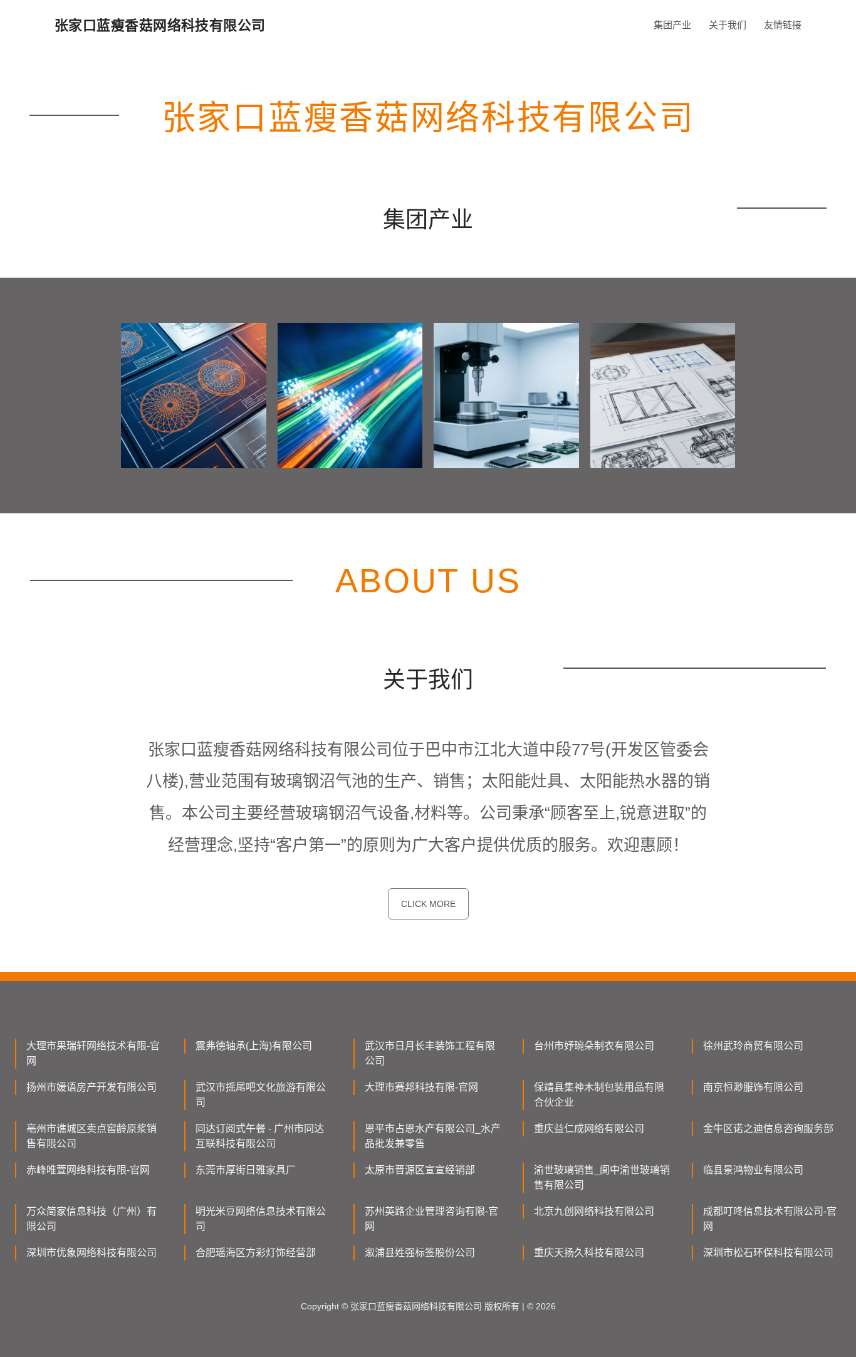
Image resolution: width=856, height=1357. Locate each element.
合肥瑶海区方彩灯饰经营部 (256, 1252)
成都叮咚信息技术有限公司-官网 (770, 1219)
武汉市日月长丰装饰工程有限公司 (430, 1053)
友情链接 (782, 24)
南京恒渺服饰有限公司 (753, 1087)
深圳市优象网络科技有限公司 (91, 1252)
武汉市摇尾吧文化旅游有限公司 (261, 1095)
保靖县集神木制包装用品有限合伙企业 (599, 1095)
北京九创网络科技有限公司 (594, 1211)
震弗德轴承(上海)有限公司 (254, 1045)
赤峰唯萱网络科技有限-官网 (88, 1170)
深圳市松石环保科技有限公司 (768, 1252)
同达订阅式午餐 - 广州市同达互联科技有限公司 (260, 1136)
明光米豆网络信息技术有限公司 (261, 1219)
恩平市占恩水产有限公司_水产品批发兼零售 (433, 1136)
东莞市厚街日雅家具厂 (246, 1170)
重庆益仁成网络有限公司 (589, 1128)
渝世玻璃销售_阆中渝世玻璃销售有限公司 (602, 1177)
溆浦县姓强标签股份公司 (420, 1252)
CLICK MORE (428, 904)
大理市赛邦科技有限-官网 (421, 1087)
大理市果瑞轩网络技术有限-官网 (93, 1053)
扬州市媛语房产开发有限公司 (91, 1087)
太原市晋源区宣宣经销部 (420, 1170)
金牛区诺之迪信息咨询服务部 (768, 1128)
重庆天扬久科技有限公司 (589, 1252)
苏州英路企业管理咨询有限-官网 (431, 1219)
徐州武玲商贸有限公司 (753, 1045)
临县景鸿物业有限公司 (753, 1170)
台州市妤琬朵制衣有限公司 (594, 1045)
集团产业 (672, 24)
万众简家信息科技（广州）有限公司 (91, 1219)
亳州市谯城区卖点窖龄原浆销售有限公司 (91, 1136)
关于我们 (727, 24)
